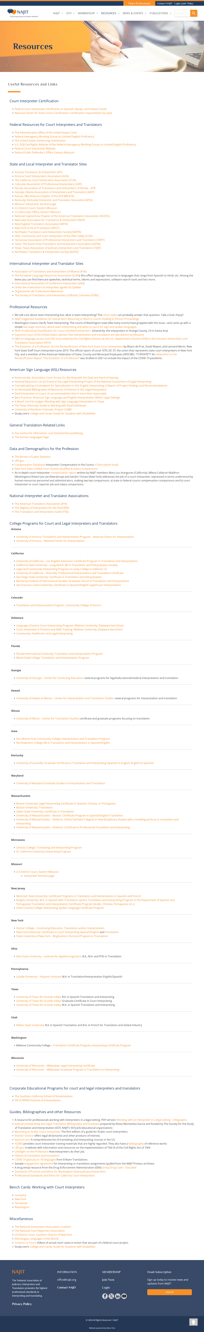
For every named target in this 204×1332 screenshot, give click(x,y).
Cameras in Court (25, 1242)
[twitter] (111, 1296)
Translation (112, 932)
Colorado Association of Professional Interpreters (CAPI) (48, 184)
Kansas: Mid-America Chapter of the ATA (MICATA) (44, 196)
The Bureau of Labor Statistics (33, 456)
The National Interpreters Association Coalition (43, 1226)
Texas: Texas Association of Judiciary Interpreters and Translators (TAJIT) (58, 248)
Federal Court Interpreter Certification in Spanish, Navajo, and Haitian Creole (61, 109)
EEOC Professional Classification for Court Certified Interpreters (53, 330)
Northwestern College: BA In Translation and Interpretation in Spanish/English (63, 742)
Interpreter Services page (39, 876)
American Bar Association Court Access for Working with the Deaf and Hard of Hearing (66, 377)
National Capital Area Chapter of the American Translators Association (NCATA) (62, 216)
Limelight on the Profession (31, 1151)
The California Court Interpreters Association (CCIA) (45, 180)
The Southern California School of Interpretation (44, 1096)
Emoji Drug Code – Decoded (119, 1167)
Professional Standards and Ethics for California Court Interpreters (55, 1175)
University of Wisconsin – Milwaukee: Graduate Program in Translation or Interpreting (67, 1069)
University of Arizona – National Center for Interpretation (50, 541)
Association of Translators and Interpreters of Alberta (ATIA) (51, 271)
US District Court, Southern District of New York (43, 1234)
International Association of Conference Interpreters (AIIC (49, 283)
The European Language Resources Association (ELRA (47, 275)
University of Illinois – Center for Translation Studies (47, 718)
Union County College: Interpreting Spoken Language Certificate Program (60, 908)
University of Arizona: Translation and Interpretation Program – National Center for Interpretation (75, 537)
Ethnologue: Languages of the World (36, 1238)
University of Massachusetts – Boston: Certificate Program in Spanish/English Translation (69, 815)
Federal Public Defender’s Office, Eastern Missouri (44, 152)
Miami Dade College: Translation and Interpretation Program (52, 657)
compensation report (63, 472)
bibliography (136, 1143)
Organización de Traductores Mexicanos (39, 291)
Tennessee (21, 1203)
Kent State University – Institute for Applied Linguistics (48, 956)
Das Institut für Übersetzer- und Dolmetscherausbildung (49, 433)
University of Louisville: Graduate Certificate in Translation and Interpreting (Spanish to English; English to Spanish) (85, 763)
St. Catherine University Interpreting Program (43, 851)
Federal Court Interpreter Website (35, 148)
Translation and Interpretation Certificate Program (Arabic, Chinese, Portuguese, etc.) (83, 904)
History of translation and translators (37, 1155)
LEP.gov (19, 460)
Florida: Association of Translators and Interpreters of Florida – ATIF (55, 188)
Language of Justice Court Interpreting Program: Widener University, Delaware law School (70, 625)
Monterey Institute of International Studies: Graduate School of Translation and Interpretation (72, 581)
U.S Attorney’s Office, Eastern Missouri (38, 212)
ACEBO (19, 1143)
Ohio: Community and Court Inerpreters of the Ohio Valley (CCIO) (53, 236)
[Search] (193, 13)
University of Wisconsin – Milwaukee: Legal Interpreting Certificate (55, 1065)
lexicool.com (22, 1139)
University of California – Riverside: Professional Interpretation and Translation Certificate (70, 573)
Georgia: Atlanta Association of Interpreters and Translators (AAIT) (54, 192)
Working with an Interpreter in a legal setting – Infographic (152, 1120)
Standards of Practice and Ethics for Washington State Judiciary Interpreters (60, 1171)
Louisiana (20, 1195)
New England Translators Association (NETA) (41, 224)
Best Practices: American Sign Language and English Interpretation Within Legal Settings (67, 397)
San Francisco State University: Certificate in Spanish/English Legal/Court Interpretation (68, 585)
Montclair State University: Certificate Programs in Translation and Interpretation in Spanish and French (78, 896)
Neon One (111, 1328)
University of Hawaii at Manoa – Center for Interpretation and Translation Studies (65, 698)
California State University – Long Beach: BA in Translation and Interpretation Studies (67, 565)
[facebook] (105, 1296)
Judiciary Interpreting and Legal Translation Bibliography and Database (57, 1124)
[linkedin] (117, 1296)
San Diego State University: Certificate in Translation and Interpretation (59, 577)
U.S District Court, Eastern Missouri (36, 208)
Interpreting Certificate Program (111, 1045)
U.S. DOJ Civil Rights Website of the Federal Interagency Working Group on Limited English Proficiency (75, 144)
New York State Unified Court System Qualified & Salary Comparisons (56, 468)
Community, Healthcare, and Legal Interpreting (44, 633)
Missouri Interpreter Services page (35, 204)
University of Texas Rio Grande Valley (38, 997)
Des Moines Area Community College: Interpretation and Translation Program (63, 738)
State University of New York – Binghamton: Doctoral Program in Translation (62, 936)
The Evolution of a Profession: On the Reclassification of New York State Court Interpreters (69, 346)
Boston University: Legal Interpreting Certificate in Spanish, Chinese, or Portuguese (66, 803)
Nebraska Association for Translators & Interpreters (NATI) (50, 220)
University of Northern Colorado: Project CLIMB (43, 409)
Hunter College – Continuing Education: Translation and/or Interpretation (60, 928)
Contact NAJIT (164, 3)
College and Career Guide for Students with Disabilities (62, 413)
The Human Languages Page (32, 437)
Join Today (187, 3)
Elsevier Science (24, 1135)
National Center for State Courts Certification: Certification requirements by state (63, 113)
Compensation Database (29, 464)
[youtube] (124, 1296)
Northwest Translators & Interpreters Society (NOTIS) (47, 252)
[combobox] (182, 13)
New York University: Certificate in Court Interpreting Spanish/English (57, 932)
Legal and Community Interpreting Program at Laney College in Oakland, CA (61, 569)
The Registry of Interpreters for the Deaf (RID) (42, 508)
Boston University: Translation (34, 807)
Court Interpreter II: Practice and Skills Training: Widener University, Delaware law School (69, 629)
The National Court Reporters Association (40, 1230)
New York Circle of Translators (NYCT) (37, 228)
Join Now (108, 1279)
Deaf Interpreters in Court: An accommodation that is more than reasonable (60, 393)
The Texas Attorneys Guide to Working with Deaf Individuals (50, 405)
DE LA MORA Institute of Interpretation (38, 1100)
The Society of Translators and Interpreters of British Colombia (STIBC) (57, 295)
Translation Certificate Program (72, 1045)
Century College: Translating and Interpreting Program (49, 847)
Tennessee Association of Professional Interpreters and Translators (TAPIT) (60, 240)
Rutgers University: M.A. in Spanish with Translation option (51, 900)
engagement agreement (38, 1163)
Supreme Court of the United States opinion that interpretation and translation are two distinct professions (79, 334)
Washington (22, 1207)
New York (20, 1199)
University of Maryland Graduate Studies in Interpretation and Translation (60, 783)
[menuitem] (58, 13)
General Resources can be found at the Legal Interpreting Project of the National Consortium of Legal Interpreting (83, 381)
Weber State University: (30, 1025)
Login (177, 3)
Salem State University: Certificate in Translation (45, 811)
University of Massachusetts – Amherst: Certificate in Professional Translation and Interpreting (73, 827)
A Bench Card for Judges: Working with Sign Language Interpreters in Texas (59, 401)
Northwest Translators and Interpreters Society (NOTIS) (48, 232)
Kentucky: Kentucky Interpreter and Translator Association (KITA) (53, 200)
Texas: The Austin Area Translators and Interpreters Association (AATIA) (57, 244)
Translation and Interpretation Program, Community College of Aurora (58, 605)
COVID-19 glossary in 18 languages (35, 1159)
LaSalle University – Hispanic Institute (38, 976)
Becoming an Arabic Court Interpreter (37, 1131)
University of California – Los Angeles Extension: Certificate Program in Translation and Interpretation (77, 561)
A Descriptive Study (106, 464)
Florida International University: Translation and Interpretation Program (59, 653)
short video (110, 315)
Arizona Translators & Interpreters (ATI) (38, 172)
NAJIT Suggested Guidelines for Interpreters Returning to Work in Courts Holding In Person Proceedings (77, 319)
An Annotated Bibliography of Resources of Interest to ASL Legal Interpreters (61, 389)
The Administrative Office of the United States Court (46, 132)
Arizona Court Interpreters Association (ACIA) (42, 176)
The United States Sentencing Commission (40, 140)
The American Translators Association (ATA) (41, 504)
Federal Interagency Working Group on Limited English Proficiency (54, 136)
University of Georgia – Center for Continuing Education (49, 678)
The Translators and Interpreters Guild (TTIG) (42, 511)
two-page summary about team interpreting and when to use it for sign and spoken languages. (80, 327)
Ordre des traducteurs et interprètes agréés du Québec (48, 287)
